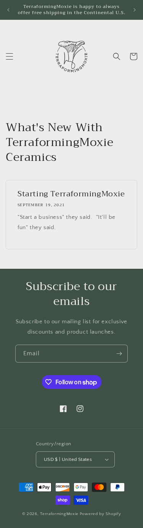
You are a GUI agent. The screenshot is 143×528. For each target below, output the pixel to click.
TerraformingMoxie (59, 514)
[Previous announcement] (8, 10)
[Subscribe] (119, 354)
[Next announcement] (134, 10)
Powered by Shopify (100, 514)
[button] (9, 56)
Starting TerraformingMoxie (71, 194)
